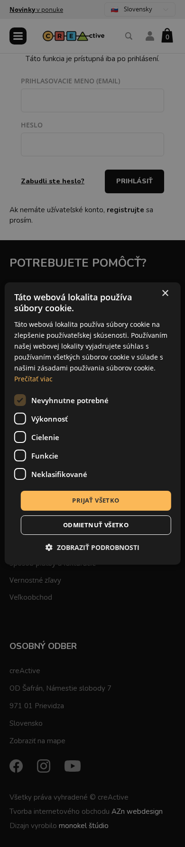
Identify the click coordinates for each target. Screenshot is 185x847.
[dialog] (93, 423)
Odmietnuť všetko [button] (96, 525)
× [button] (164, 293)
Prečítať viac (33, 378)
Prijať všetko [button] (95, 500)
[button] (92, 547)
